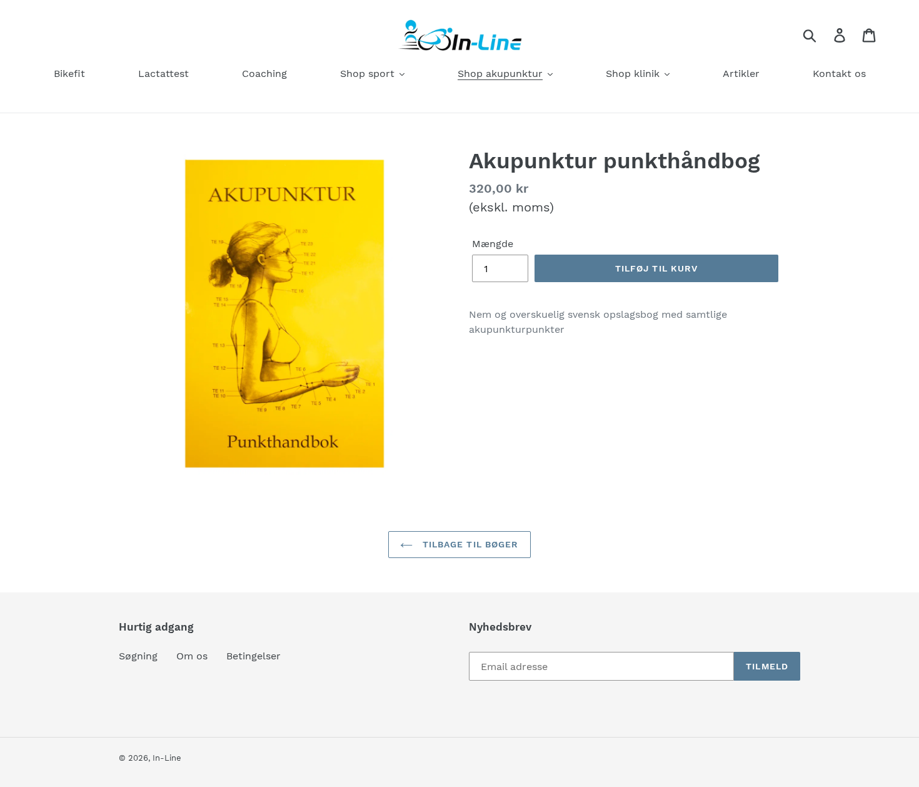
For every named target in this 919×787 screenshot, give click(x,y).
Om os (192, 656)
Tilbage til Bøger (468, 544)
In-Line (167, 758)
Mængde (492, 244)
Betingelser (253, 656)
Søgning (138, 656)
